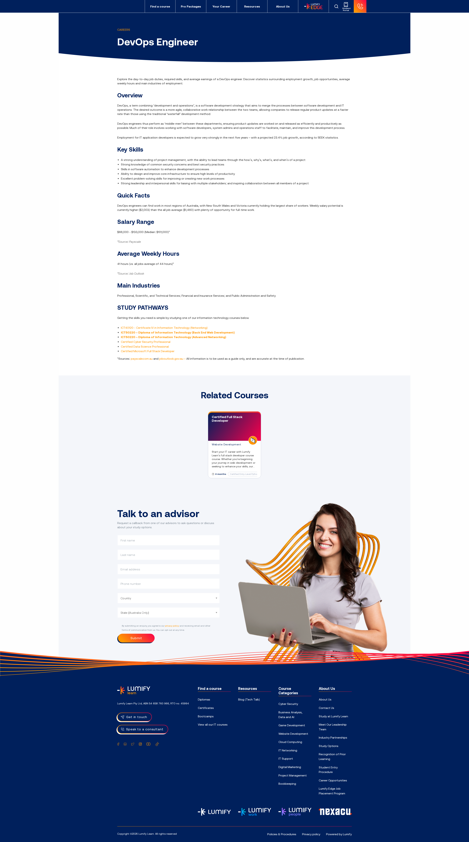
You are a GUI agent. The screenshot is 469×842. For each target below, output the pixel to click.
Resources (252, 6)
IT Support (285, 758)
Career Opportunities (333, 780)
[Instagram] (140, 744)
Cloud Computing (290, 742)
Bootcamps (206, 716)
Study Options (328, 746)
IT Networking (287, 750)
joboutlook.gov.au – (172, 358)
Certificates (206, 707)
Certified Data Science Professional (145, 346)
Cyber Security (288, 703)
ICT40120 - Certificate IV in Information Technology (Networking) (164, 327)
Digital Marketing (289, 767)
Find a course (160, 6)
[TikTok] (157, 744)
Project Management (292, 775)
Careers (123, 29)
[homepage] (129, 6)
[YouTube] (148, 744)
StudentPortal (345, 9)
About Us (283, 6)
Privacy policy (311, 834)
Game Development (291, 725)
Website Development (293, 733)
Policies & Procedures (281, 834)
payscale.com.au (142, 358)
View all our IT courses (213, 724)
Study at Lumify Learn (333, 716)
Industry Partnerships (333, 737)
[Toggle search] (336, 6)
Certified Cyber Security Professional (145, 341)
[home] (133, 690)
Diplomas (204, 699)
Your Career (221, 6)
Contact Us (326, 707)
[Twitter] (132, 744)
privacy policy (172, 626)
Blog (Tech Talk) (249, 699)
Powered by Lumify (339, 834)
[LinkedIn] (125, 744)
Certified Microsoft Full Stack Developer (147, 351)
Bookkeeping (287, 783)
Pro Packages (191, 6)
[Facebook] (118, 744)
